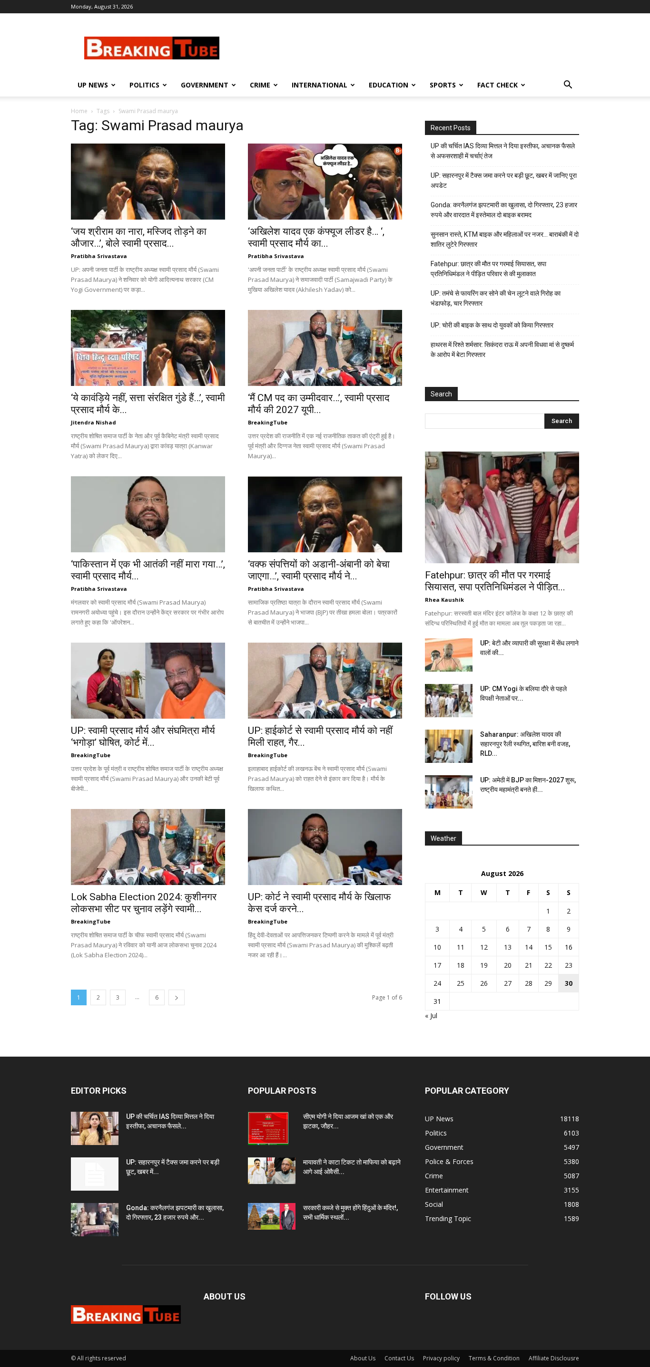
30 (568, 983)
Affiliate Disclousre (554, 1358)
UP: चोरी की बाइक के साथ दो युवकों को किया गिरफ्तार (492, 325)
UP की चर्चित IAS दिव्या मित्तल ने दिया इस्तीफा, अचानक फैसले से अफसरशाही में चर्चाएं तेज (503, 151)
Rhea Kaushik (444, 599)
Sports (443, 84)
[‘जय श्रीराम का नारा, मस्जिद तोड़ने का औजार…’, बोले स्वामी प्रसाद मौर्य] (148, 182)
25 (460, 983)
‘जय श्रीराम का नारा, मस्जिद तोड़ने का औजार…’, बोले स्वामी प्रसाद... (139, 237)
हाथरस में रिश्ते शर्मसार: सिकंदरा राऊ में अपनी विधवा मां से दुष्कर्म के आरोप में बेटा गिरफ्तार (502, 349)
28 (528, 983)
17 (437, 965)
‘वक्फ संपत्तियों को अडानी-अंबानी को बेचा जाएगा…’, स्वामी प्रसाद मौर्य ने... (319, 570)
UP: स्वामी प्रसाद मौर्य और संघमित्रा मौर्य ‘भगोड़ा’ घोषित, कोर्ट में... (143, 736)
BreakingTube (267, 422)
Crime (260, 84)
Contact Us (399, 1358)
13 (508, 947)
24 (437, 983)
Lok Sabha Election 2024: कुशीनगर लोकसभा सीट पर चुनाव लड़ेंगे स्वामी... (144, 903)
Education (388, 84)
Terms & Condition (494, 1358)
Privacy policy (441, 1358)
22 (548, 965)
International (319, 84)
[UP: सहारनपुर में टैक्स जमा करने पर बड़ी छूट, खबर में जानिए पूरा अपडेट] (94, 1174)
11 (460, 947)
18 (460, 965)
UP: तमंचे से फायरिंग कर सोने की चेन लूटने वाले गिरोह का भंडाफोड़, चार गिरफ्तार (496, 298)
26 (484, 983)
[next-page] (176, 997)
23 (568, 965)
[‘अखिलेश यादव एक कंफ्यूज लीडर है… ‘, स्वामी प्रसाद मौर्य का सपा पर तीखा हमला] (325, 182)
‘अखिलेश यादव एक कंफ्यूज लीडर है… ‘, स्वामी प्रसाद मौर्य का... (316, 237)
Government (204, 84)
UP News (93, 84)
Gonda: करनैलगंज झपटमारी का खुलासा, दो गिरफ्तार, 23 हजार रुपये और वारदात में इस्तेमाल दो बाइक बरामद (504, 210)
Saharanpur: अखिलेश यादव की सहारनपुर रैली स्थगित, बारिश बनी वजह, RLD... (525, 744)
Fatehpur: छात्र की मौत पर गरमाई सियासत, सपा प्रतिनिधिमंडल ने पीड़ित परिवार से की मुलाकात (488, 269)
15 (548, 947)
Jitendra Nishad (93, 422)
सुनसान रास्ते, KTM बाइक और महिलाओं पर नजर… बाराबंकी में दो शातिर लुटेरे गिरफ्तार (505, 239)
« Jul (431, 1015)
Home (79, 111)
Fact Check (497, 84)
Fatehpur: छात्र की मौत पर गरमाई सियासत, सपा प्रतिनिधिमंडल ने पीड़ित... (495, 581)
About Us (362, 1358)
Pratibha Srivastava (99, 256)
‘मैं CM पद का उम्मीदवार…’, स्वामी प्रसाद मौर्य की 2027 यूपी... (319, 403)
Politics (144, 84)
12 (484, 947)
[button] (567, 85)
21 (528, 965)
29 (548, 983)
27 (508, 983)
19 (484, 965)
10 (437, 947)
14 (528, 947)
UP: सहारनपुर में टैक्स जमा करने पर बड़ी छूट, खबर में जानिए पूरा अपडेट (504, 180)
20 (508, 965)
